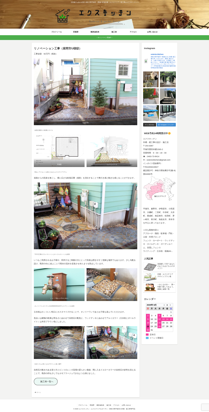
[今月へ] (167, 305)
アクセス (116, 405)
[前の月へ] (163, 305)
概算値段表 (100, 405)
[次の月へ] (171, 305)
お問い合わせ (126, 405)
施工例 (108, 405)
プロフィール (82, 405)
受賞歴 (92, 405)
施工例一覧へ (47, 381)
